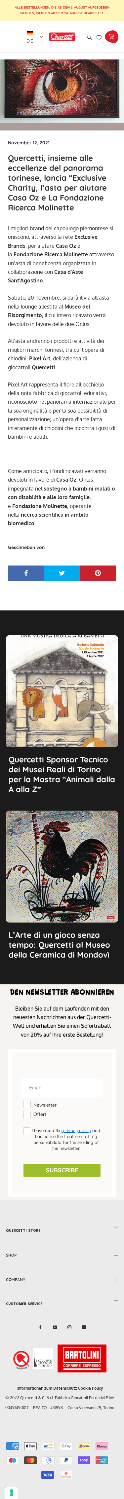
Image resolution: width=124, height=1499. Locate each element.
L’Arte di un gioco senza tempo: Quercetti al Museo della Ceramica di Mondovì (59, 945)
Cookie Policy (90, 1388)
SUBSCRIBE (62, 1170)
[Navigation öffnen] (11, 37)
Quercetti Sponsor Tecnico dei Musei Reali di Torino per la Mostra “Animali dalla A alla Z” (62, 774)
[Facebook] (40, 1327)
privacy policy (76, 1130)
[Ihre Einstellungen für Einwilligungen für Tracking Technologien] (11, 1492)
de (30, 41)
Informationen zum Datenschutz (47, 1388)
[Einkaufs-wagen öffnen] (111, 36)
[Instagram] (69, 1327)
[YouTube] (55, 1327)
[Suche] (89, 37)
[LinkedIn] (84, 1327)
